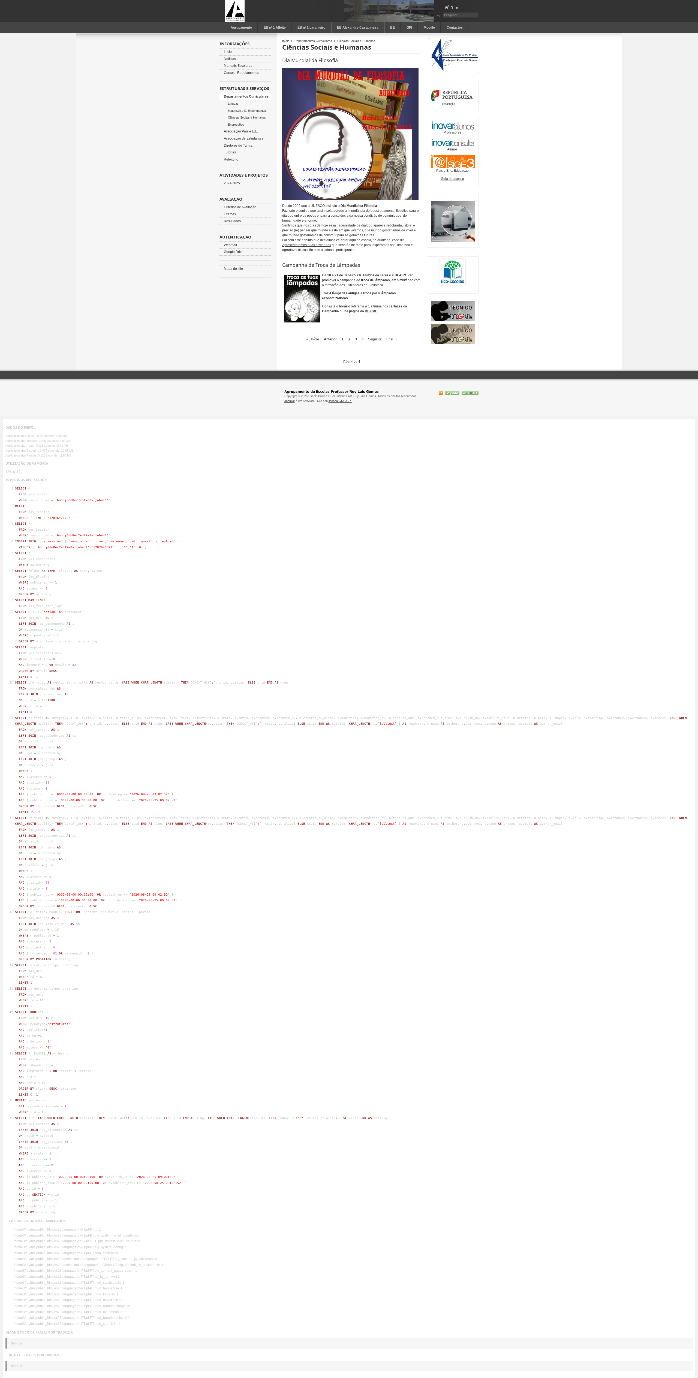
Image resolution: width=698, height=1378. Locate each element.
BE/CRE (371, 311)
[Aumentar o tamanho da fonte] (447, 7)
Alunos (452, 149)
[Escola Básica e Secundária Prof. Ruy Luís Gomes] (249, 11)
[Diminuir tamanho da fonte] (457, 7)
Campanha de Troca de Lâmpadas (321, 265)
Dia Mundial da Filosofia (310, 60)
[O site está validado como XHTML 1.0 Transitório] (470, 394)
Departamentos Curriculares (313, 41)
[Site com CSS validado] (452, 394)
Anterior (330, 339)
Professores (452, 132)
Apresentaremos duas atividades (306, 245)
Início (285, 41)
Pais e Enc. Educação (452, 171)
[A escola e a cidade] (453, 241)
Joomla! (289, 401)
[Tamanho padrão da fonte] (452, 7)
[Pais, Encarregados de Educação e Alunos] (453, 146)
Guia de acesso (452, 179)
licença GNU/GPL (340, 401)
